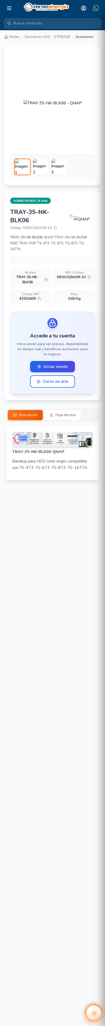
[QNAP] (84, 219)
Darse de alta (55, 381)
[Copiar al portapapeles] (71, 216)
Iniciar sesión (56, 366)
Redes (14, 36)
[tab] (25, 415)
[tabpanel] (52, 453)
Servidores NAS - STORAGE (47, 36)
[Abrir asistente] (94, 1012)
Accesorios (84, 36)
